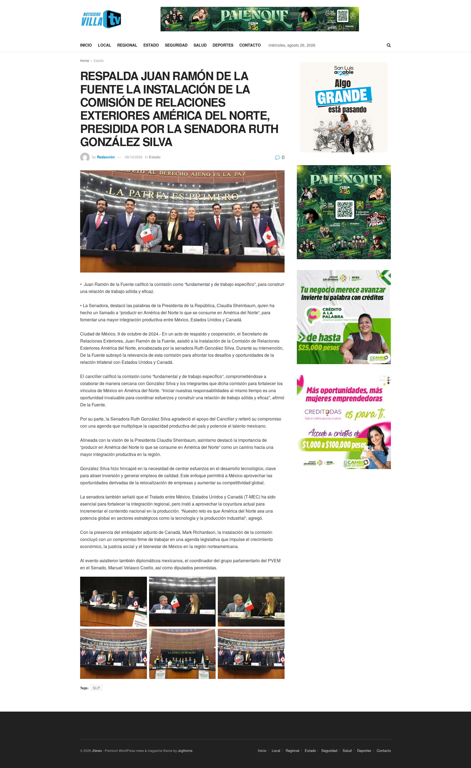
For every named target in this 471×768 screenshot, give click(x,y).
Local (104, 45)
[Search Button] (389, 45)
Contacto (250, 45)
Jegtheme (185, 750)
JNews (97, 750)
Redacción (106, 156)
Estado (151, 45)
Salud (200, 45)
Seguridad (176, 45)
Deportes (223, 45)
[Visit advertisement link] (260, 19)
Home (84, 60)
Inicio (86, 45)
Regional (127, 45)
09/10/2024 (133, 156)
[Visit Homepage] (100, 19)
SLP (96, 687)
